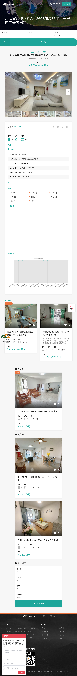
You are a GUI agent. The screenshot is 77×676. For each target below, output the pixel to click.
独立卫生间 (14, 201)
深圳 (38, 52)
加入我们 (61, 638)
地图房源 (61, 628)
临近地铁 (13, 193)
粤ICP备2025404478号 (42, 671)
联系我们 (45, 638)
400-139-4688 (56, 4)
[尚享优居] (10, 5)
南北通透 (54, 193)
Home (32, 52)
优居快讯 (61, 631)
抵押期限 (19, 594)
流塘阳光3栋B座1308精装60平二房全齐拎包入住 (38, 540)
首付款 (19, 577)
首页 (43, 628)
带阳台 (33, 197)
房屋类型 (30, 32)
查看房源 (21, 323)
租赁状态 (4, 32)
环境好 (33, 201)
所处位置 (55, 32)
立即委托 (67, 4)
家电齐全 (13, 197)
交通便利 (34, 193)
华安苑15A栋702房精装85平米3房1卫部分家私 (37, 411)
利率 (18, 586)
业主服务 (45, 635)
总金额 (19, 569)
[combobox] (13, 36)
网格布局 (45, 631)
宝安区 (45, 52)
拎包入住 (54, 197)
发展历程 (61, 635)
